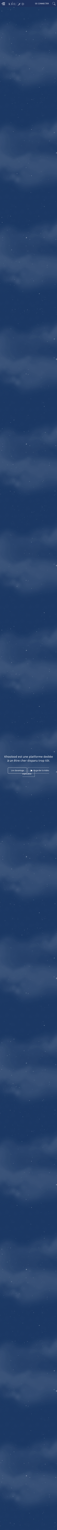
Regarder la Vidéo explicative (35, 772)
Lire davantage (17, 770)
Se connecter (42, 3)
